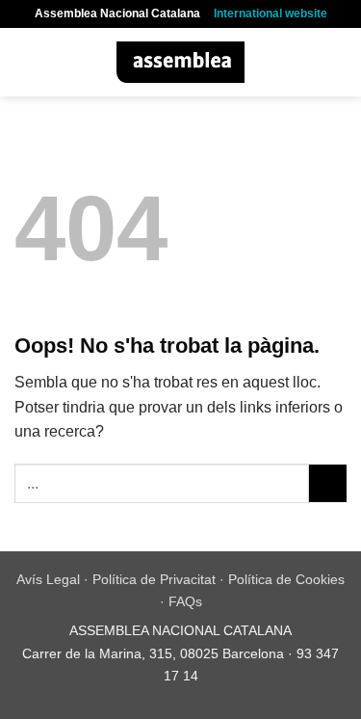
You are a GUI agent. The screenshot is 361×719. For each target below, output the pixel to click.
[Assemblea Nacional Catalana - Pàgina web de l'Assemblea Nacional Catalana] (180, 62)
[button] (26, 62)
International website (270, 13)
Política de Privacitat (154, 579)
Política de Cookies (286, 579)
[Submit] (328, 483)
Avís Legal (48, 579)
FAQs (185, 601)
